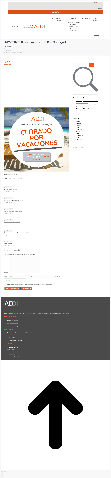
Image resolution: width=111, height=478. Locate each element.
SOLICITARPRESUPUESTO (55, 12)
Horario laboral (79, 135)
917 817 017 (12, 354)
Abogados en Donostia (12, 323)
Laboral (78, 137)
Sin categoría (7, 64)
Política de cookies (65, 313)
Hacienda (78, 133)
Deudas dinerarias (80, 129)
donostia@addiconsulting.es (15, 340)
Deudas (78, 127)
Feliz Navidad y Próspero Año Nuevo (13, 200)
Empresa (78, 131)
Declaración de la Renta (12, 320)
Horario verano (8, 243)
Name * (6, 276)
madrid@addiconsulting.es (15, 357)
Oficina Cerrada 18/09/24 (10, 189)
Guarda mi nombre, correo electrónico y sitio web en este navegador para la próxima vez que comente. (29, 284)
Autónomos (78, 123)
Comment (6, 272)
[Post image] (8, 187)
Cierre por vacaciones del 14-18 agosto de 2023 (16, 233)
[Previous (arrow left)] (1, 474)
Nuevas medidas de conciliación (12, 222)
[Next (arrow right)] (2, 474)
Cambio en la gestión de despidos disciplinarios (87, 101)
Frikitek (44, 313)
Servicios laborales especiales (14, 326)
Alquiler (78, 121)
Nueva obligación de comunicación (13, 211)
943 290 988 (100, 8)
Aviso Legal (49, 313)
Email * (32, 276)
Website (57, 276)
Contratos (78, 125)
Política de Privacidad (56, 313)
